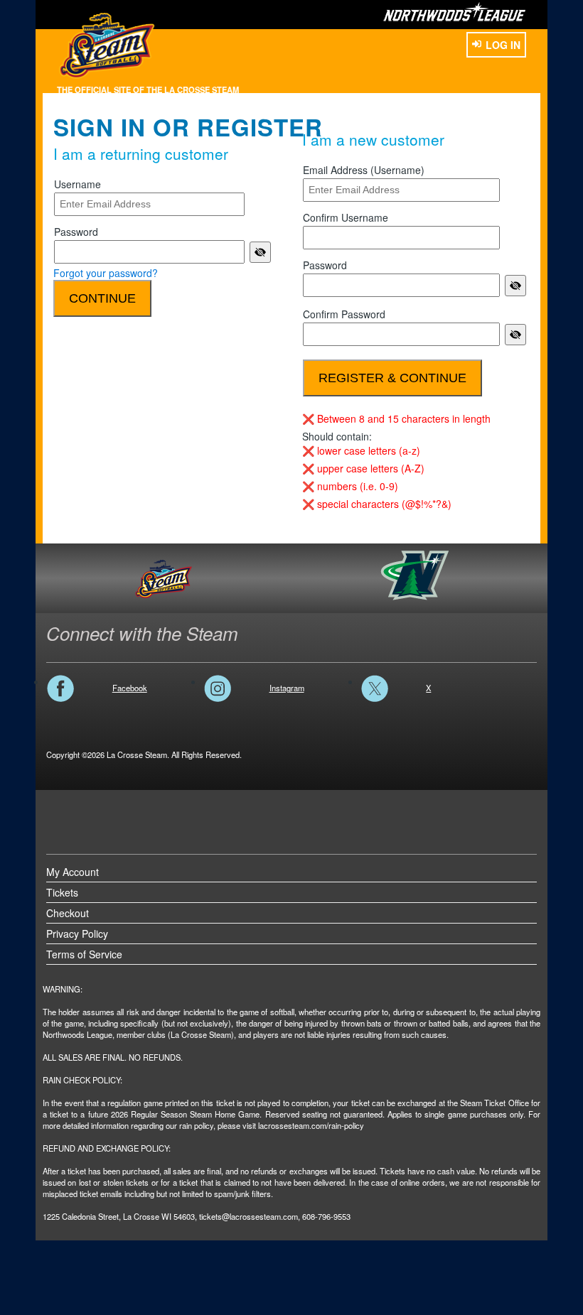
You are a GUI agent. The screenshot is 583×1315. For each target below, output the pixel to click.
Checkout (67, 913)
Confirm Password (344, 314)
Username (77, 184)
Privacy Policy (77, 933)
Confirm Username (345, 217)
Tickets (62, 892)
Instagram (286, 687)
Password (76, 231)
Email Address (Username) (363, 170)
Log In (503, 45)
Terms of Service (84, 954)
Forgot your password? (105, 273)
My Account (72, 872)
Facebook (129, 687)
